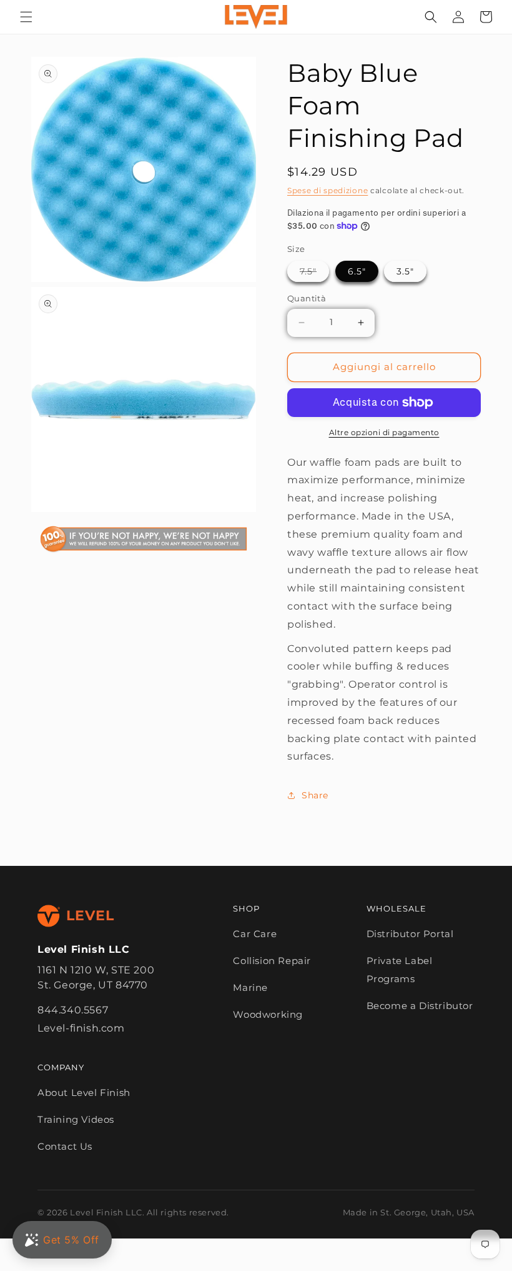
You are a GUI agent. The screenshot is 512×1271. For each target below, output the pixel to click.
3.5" (405, 271)
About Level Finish (83, 1092)
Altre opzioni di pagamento (384, 432)
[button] (26, 17)
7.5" (314, 271)
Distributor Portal (410, 934)
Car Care (255, 934)
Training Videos (75, 1119)
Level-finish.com (81, 1028)
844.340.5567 (72, 1010)
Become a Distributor (420, 1006)
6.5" (357, 271)
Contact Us (64, 1146)
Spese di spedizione (327, 190)
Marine (250, 987)
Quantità (306, 298)
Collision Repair (272, 961)
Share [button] (315, 795)
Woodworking (268, 1014)
